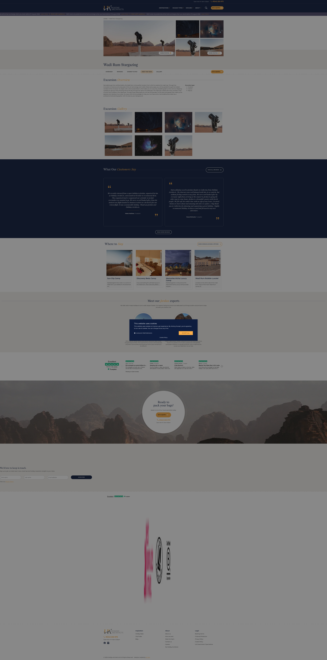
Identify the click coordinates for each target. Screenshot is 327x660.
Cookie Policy (163, 337)
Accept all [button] (186, 333)
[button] (143, 333)
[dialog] (163, 330)
